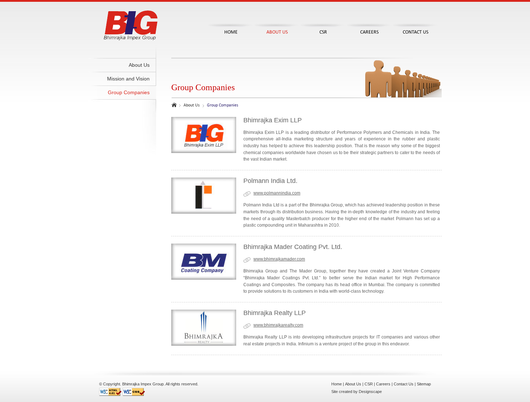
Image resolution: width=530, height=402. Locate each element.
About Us (139, 65)
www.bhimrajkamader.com (279, 259)
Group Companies (129, 92)
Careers (383, 384)
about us (277, 32)
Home (336, 384)
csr (323, 32)
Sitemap (424, 384)
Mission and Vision (128, 79)
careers (369, 32)
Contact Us (404, 384)
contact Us (415, 32)
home (231, 32)
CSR (369, 384)
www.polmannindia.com (276, 193)
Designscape (370, 391)
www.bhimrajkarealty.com (278, 325)
